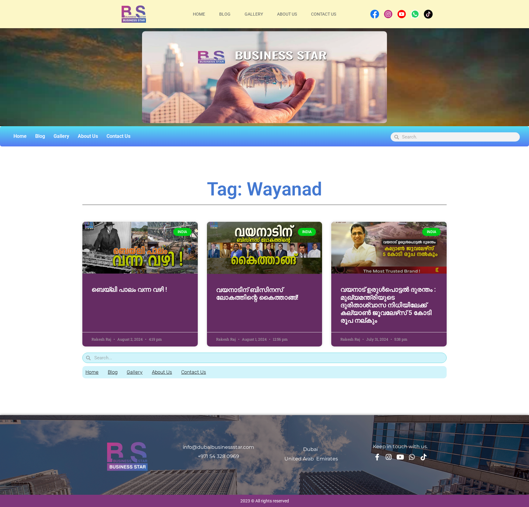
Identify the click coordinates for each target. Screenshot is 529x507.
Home (199, 14)
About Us (287, 14)
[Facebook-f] (377, 457)
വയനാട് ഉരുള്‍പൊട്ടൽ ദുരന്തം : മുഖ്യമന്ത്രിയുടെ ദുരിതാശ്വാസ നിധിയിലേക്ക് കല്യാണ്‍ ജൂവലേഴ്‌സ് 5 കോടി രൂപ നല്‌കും (388, 305)
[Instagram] (388, 457)
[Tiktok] (423, 457)
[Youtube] (400, 457)
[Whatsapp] (412, 457)
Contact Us (323, 14)
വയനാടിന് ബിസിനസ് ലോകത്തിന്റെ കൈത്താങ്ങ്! (257, 293)
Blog (225, 14)
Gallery (254, 14)
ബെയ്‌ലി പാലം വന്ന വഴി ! (129, 289)
